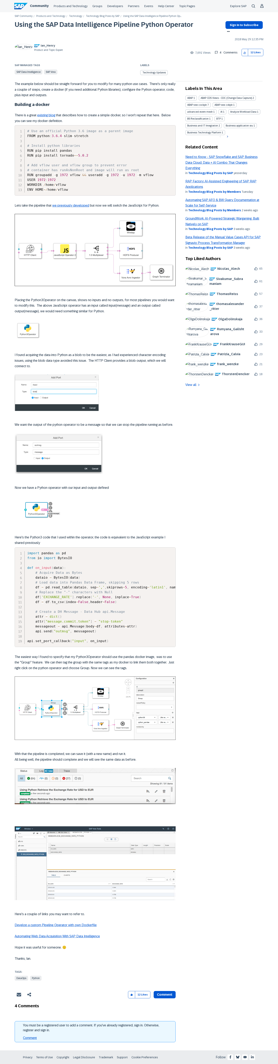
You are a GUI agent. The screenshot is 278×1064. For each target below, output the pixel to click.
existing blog (46, 115)
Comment (30, 1038)
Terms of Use (44, 1057)
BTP (218, 118)
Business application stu (239, 125)
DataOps (21, 978)
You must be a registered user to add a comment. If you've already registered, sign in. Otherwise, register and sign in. (91, 1028)
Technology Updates (154, 72)
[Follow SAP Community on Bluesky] (237, 1057)
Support (122, 1057)
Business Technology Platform (204, 132)
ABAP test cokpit (224, 104)
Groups (97, 6)
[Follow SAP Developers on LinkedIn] (252, 1057)
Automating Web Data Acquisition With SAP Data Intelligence (57, 936)
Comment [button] (164, 994)
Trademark (106, 1057)
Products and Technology (71, 6)
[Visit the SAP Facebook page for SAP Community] (230, 1057)
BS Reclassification (198, 118)
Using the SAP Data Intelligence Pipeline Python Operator (104, 24)
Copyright (63, 1057)
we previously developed (70, 205)
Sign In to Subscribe (244, 25)
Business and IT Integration (202, 125)
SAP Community (24, 16)
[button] (245, 52)
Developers (115, 6)
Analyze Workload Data (243, 111)
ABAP (190, 98)
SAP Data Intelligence (28, 72)
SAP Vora (51, 72)
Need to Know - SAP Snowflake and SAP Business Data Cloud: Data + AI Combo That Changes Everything (221, 162)
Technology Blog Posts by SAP (102, 16)
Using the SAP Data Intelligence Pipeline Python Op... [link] (152, 16)
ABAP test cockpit (197, 104)
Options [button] (227, 32)
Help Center (166, 6)
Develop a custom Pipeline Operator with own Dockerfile (56, 925)
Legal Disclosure (84, 1057)
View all (190, 385)
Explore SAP (238, 6)
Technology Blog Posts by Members (214, 191)
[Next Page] (227, 136)
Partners (133, 6)
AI (221, 111)
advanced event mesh (200, 111)
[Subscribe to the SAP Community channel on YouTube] (245, 1057)
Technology (75, 16)
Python (36, 978)
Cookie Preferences (144, 1057)
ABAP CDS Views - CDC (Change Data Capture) (226, 98)
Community (39, 6)
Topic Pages (187, 6)
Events (148, 6)
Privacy (27, 1057)
